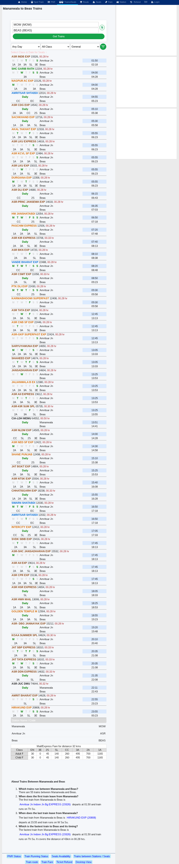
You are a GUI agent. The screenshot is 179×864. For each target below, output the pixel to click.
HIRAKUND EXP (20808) (81, 817)
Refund (137, 2)
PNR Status (14, 856)
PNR (52, 2)
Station (122, 2)
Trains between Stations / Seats (92, 856)
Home (24, 2)
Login (157, 2)
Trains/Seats (70, 2)
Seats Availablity (61, 856)
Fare (110, 2)
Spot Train (38, 2)
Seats (98, 2)
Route (86, 2)
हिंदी (145, 2)
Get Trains (59, 36)
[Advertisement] (146, 30)
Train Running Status (36, 856)
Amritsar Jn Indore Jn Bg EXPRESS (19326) (45, 804)
